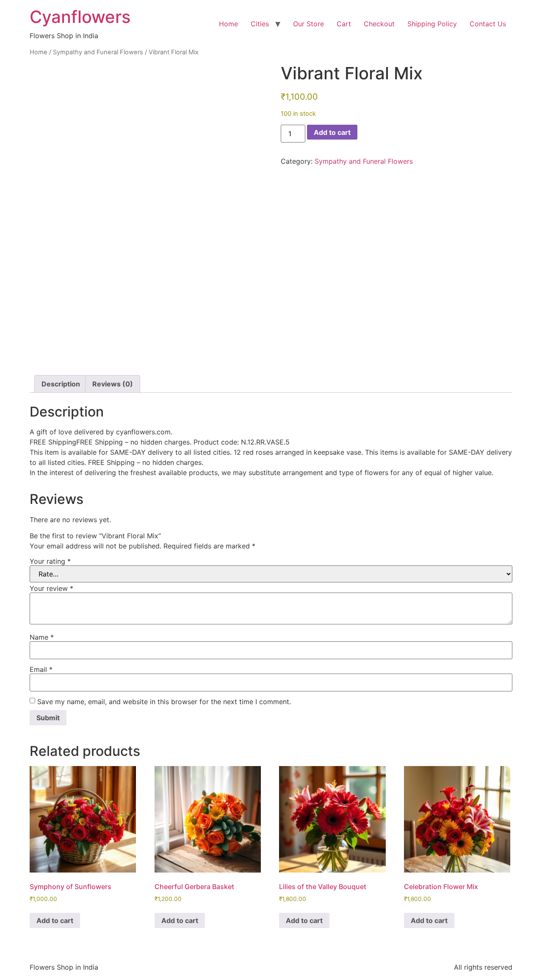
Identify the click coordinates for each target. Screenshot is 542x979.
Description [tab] (60, 384)
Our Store (308, 24)
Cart (344, 24)
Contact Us (488, 24)
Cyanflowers (80, 16)
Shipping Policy (432, 24)
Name (42, 637)
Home (228, 24)
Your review (51, 588)
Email (41, 669)
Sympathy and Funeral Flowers (98, 52)
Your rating (50, 561)
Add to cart (332, 132)
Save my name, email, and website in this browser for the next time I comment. (164, 701)
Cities (260, 24)
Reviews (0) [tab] (112, 384)
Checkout (379, 24)
